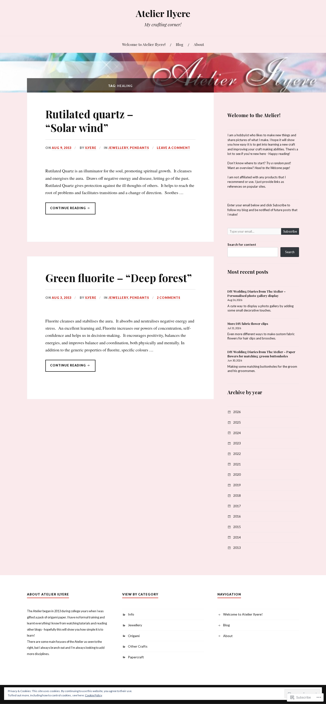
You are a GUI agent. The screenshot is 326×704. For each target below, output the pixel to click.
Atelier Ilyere (163, 13)
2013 (237, 548)
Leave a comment (173, 148)
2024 (237, 433)
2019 (237, 485)
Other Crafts (137, 646)
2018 (237, 495)
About (199, 44)
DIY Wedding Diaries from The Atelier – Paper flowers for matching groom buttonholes (261, 354)
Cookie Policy (93, 695)
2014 (237, 537)
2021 (237, 464)
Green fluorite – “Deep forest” (118, 278)
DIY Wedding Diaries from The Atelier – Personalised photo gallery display (256, 293)
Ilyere (90, 148)
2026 (237, 412)
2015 (237, 527)
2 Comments (168, 298)
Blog (179, 44)
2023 (237, 443)
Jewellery (118, 148)
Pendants (139, 148)
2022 (237, 454)
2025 (237, 422)
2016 (237, 516)
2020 (237, 474)
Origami (134, 636)
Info (131, 614)
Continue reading (66, 210)
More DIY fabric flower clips (247, 324)
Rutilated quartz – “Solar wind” (89, 121)
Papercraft (136, 657)
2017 (237, 506)
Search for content (241, 244)
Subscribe (290, 231)
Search (289, 252)
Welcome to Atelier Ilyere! (143, 44)
